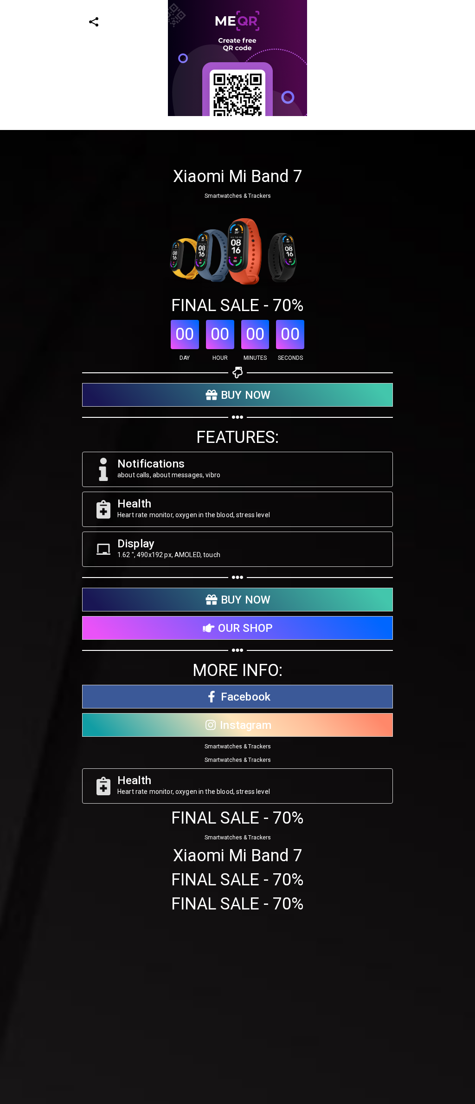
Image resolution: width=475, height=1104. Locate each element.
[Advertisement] (234, 181)
